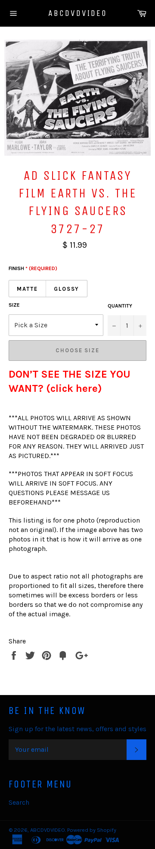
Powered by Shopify (91, 830)
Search (19, 802)
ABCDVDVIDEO (77, 13)
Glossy (67, 289)
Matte (27, 289)
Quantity (120, 306)
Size (14, 305)
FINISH (33, 268)
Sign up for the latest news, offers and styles (77, 729)
